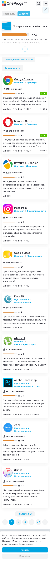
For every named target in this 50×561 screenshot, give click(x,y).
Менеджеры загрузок (25, 344)
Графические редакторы (27, 386)
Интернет (19, 82)
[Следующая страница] (45, 522)
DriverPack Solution (26, 162)
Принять (25, 550)
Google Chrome (23, 79)
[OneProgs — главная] (14, 3)
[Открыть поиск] (38, 3)
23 (38, 522)
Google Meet (22, 252)
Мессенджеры (34, 256)
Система (19, 166)
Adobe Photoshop (25, 380)
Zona (17, 425)
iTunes (18, 470)
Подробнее (25, 556)
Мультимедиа (21, 299)
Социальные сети (36, 211)
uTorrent (19, 338)
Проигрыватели (22, 302)
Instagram (20, 207)
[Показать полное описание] (25, 49)
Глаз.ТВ (19, 296)
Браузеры (32, 82)
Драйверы (31, 166)
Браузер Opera (23, 121)
